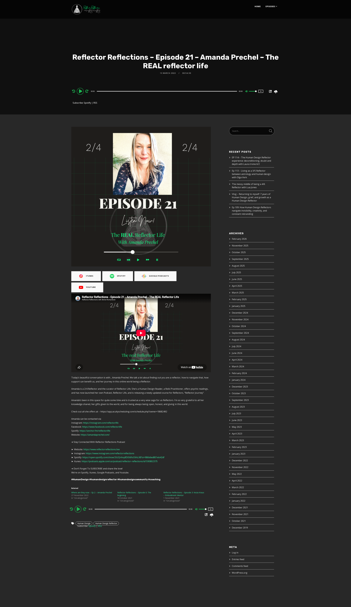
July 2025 (236, 272)
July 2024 (236, 346)
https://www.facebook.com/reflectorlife (102, 426)
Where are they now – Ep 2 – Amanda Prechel (91, 492)
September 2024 (240, 332)
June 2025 (237, 279)
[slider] (253, 93)
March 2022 (238, 487)
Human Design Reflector (106, 523)
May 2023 (237, 426)
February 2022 (239, 494)
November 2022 (240, 467)
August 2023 (238, 406)
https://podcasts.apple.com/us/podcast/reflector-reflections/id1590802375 (120, 461)
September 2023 (240, 400)
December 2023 (240, 386)
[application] (167, 91)
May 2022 (237, 473)
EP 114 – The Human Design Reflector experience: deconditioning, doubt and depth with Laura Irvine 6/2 (251, 161)
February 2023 (239, 447)
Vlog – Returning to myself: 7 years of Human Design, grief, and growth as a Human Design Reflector (251, 197)
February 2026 (239, 238)
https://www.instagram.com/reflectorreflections (110, 453)
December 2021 (240, 507)
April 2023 (237, 433)
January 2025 (238, 306)
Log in (235, 552)
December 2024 (240, 312)
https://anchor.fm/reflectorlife (95, 430)
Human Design (83, 523)
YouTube (91, 287)
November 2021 (240, 514)
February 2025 (239, 299)
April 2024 (237, 359)
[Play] (80, 91)
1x (261, 91)
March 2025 (238, 292)
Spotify (87, 102)
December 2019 (240, 527)
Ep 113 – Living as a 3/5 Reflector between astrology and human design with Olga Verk (251, 174)
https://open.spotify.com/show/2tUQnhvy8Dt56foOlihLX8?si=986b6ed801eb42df (123, 457)
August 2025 (238, 265)
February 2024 (239, 373)
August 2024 (238, 339)
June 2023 (237, 420)
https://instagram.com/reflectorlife (100, 422)
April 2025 (237, 285)
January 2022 (238, 500)
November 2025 (240, 245)
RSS (95, 102)
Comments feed (240, 566)
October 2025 (239, 252)
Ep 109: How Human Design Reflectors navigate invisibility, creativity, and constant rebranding (251, 210)
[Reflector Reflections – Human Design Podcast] (98, 9)
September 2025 (240, 259)
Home (258, 6)
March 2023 (238, 440)
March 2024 (238, 366)
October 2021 (239, 520)
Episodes (270, 6)
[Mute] (246, 91)
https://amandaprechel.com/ (95, 434)
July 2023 (236, 413)
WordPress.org (239, 572)
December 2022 (240, 460)
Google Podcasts (159, 276)
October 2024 (239, 326)
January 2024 (238, 379)
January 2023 (238, 453)
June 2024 (237, 353)
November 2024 (240, 319)
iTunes (89, 276)
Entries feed (238, 559)
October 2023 (239, 393)
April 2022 (237, 480)
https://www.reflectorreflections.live (101, 449)
